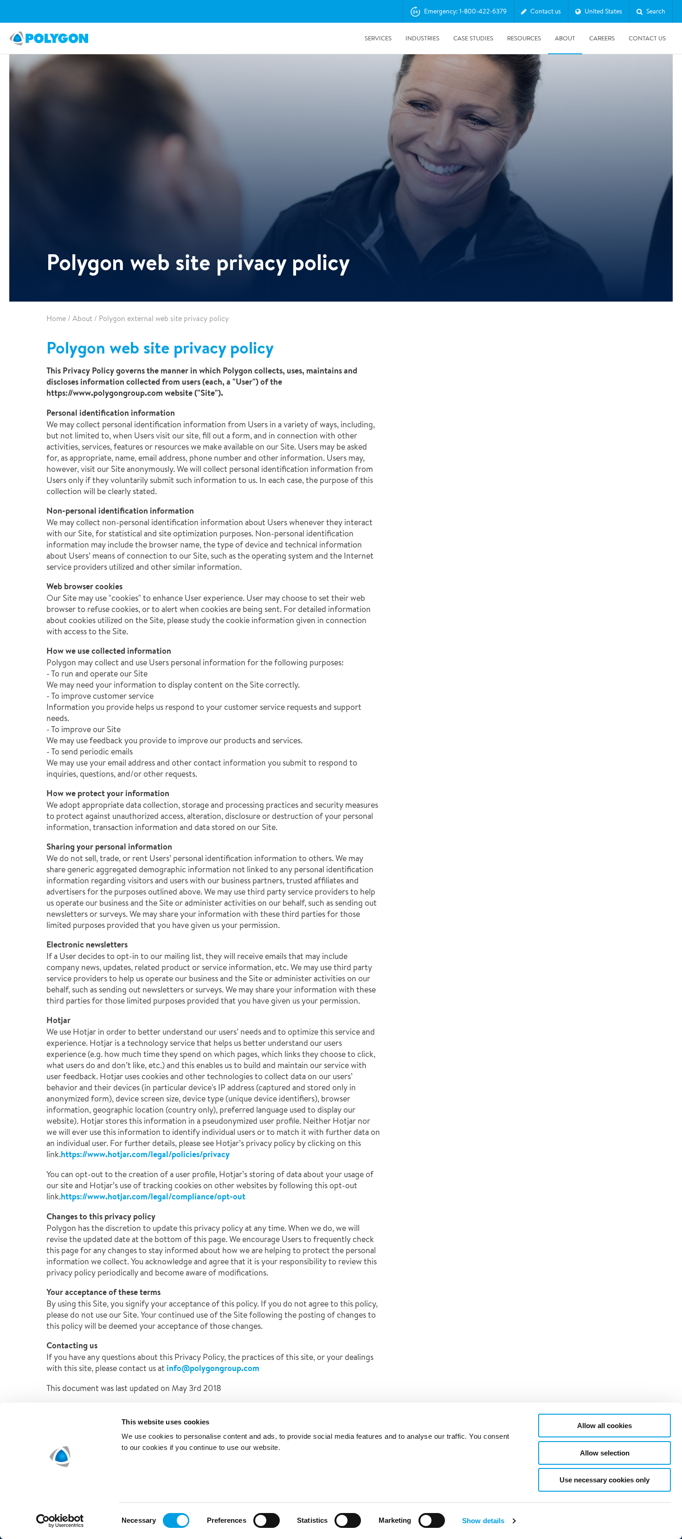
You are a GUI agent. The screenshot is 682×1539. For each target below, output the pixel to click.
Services (378, 38)
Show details (483, 1521)
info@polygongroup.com (213, 1368)
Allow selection (605, 1453)
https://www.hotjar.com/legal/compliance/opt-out (153, 1196)
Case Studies (473, 38)
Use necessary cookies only (605, 1480)
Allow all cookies (604, 1426)
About (565, 38)
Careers (602, 38)
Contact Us (647, 38)
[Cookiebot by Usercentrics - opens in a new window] (60, 1521)
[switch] (266, 1527)
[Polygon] (48, 38)
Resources (524, 38)
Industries (422, 38)
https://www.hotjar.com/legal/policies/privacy (145, 1154)
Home (56, 318)
